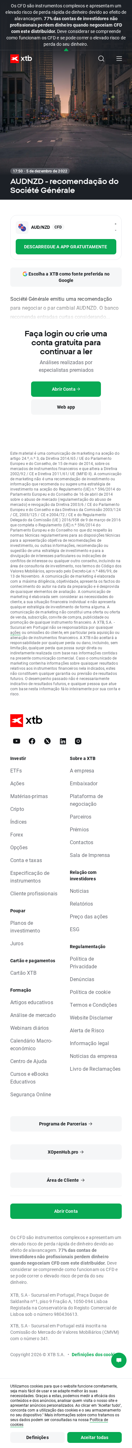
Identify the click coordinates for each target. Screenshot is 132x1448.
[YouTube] (16, 741)
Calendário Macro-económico (31, 1044)
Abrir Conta (66, 1211)
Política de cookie (90, 991)
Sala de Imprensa (90, 855)
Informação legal (89, 1043)
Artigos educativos (31, 1002)
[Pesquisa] (101, 58)
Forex (16, 834)
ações (15, 632)
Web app (66, 407)
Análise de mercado (33, 1015)
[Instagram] (78, 741)
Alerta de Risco (87, 1030)
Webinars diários (29, 1027)
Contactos (81, 842)
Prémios (79, 829)
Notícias (79, 890)
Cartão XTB (23, 972)
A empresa (82, 770)
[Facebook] (32, 741)
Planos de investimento (25, 926)
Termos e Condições (93, 1004)
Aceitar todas (95, 1437)
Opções (19, 847)
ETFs (16, 770)
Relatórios (81, 903)
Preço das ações (89, 916)
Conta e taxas (26, 860)
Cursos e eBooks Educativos (29, 1077)
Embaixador (84, 783)
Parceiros (80, 816)
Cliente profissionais (33, 893)
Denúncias (82, 979)
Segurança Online (30, 1094)
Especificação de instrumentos (29, 876)
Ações (17, 783)
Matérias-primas (29, 796)
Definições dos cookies (96, 1354)
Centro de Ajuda (28, 1061)
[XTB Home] (18, 59)
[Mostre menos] (66, 50)
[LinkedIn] (62, 741)
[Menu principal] (119, 58)
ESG (74, 929)
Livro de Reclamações (95, 1068)
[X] (47, 741)
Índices (18, 821)
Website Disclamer (91, 1017)
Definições (37, 1437)
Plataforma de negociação (86, 800)
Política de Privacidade (83, 962)
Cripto (17, 808)
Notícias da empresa (93, 1055)
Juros (16, 943)
